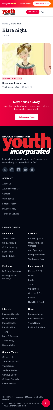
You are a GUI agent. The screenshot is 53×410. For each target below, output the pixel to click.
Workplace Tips (36, 259)
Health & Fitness (10, 318)
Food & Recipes (10, 336)
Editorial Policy (9, 203)
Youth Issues (8, 366)
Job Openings (35, 250)
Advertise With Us (11, 188)
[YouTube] (25, 169)
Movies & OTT (35, 271)
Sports (31, 284)
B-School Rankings (11, 271)
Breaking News (35, 314)
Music (31, 275)
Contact (6, 193)
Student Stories (9, 370)
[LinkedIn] (18, 169)
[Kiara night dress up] (26, 59)
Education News (36, 318)
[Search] (42, 12)
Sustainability (8, 345)
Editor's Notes (9, 383)
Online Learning (10, 247)
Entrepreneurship (36, 254)
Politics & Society (36, 327)
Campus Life (8, 357)
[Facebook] (32, 169)
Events (31, 297)
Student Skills (8, 256)
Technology (8, 340)
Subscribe (33, 12)
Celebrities (33, 289)
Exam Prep (7, 251)
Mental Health (9, 323)
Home (5, 23)
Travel (5, 332)
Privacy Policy (9, 208)
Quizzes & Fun (35, 293)
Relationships (8, 327)
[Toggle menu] (49, 12)
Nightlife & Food (36, 302)
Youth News (34, 323)
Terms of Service (10, 213)
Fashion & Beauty (12, 78)
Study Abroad (9, 243)
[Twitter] (5, 169)
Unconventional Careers (35, 244)
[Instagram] (11, 169)
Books (31, 280)
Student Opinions (10, 361)
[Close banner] (50, 3)
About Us (6, 183)
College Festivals (10, 379)
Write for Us (8, 198)
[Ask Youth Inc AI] (46, 403)
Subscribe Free (41, 3)
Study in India (8, 238)
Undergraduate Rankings (9, 277)
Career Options (35, 238)
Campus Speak (9, 374)
